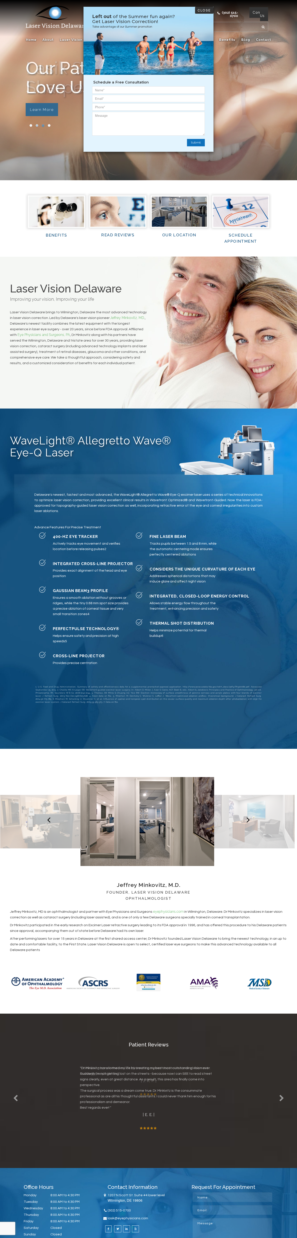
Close (204, 10)
